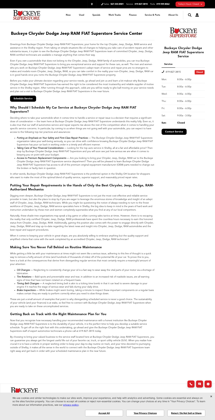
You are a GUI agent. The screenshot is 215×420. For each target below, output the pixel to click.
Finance (133, 15)
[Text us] (199, 384)
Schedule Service (23, 98)
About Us (173, 15)
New (68, 15)
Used (81, 15)
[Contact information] (208, 384)
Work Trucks (115, 15)
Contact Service (174, 132)
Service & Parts (152, 15)
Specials (96, 15)
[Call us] (191, 384)
